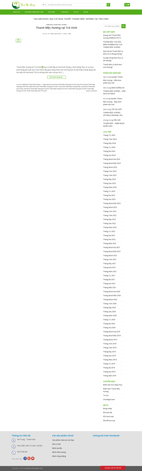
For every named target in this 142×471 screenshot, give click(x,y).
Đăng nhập (107, 408)
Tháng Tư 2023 (109, 191)
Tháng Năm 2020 (110, 315)
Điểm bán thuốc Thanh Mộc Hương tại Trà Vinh (44, 86)
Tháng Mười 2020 (110, 299)
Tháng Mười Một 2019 (112, 335)
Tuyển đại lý (65, 12)
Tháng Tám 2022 (109, 215)
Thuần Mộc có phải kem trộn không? (112, 65)
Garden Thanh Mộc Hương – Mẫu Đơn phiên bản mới (113, 80)
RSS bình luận (108, 416)
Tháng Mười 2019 (110, 339)
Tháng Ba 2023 (109, 195)
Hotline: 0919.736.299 (113, 468)
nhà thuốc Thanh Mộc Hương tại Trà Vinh (36, 89)
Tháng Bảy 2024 (109, 143)
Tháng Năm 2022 (110, 227)
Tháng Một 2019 (109, 376)
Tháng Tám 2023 (109, 175)
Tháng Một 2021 (109, 287)
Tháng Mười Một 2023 (112, 163)
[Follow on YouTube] (32, 458)
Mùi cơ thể (56, 444)
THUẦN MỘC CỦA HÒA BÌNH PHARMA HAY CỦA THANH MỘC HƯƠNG (112, 44)
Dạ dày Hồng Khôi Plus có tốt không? (113, 59)
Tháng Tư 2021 (109, 275)
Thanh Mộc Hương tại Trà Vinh (56, 27)
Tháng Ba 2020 (109, 323)
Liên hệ (85, 12)
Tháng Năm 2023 (110, 187)
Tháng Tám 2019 (109, 347)
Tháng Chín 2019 (109, 344)
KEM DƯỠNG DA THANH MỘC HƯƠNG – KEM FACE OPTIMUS (114, 91)
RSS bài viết (107, 412)
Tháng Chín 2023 (109, 171)
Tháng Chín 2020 (109, 303)
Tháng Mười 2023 (110, 167)
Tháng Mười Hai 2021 (111, 247)
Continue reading (56, 77)
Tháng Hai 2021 (109, 283)
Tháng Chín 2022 (109, 211)
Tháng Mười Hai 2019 (111, 331)
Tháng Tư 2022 (109, 231)
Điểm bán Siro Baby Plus (112, 385)
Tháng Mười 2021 (110, 255)
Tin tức (76, 12)
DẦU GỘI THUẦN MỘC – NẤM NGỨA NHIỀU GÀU (113, 123)
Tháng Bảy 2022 (109, 219)
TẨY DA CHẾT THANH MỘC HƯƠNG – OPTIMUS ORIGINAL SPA (112, 112)
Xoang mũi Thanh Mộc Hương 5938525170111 (112, 36)
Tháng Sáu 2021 (109, 267)
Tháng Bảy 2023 (109, 179)
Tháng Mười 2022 (110, 207)
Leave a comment (91, 91)
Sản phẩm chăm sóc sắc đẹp (63, 440)
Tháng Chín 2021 (109, 259)
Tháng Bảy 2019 (109, 352)
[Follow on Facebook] (25, 458)
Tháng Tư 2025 (109, 135)
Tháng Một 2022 (109, 243)
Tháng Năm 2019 (110, 360)
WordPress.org (109, 420)
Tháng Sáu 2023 (109, 183)
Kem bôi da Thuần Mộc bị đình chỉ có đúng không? (113, 52)
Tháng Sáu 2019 (109, 355)
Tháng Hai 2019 (109, 372)
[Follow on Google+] (29, 458)
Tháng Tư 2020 (109, 319)
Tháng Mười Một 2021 (112, 251)
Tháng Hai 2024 (109, 155)
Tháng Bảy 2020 (109, 307)
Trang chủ (16, 12)
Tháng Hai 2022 (109, 239)
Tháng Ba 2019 (109, 368)
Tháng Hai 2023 (109, 199)
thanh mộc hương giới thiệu (33, 12)
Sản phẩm (51, 12)
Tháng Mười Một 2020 (112, 295)
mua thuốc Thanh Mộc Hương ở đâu (70, 86)
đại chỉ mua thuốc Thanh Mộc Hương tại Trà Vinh (62, 84)
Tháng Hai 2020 (109, 327)
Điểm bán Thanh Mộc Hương (56, 24)
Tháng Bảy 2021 (109, 263)
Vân (69, 33)
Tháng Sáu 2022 (109, 223)
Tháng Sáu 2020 (109, 311)
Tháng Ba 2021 (109, 279)
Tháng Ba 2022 (109, 235)
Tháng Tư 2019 (109, 364)
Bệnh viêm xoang (59, 452)
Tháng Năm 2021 (110, 271)
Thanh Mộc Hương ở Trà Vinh (58, 89)
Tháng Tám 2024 (109, 139)
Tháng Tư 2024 (109, 147)
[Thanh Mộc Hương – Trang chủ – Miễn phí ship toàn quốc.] (25, 4)
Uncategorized (109, 399)
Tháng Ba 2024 (109, 151)
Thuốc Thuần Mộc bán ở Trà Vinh (37, 91)
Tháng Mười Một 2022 (112, 203)
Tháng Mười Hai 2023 (111, 159)
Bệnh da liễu (57, 448)
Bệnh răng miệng (59, 456)
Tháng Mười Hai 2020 (111, 291)
